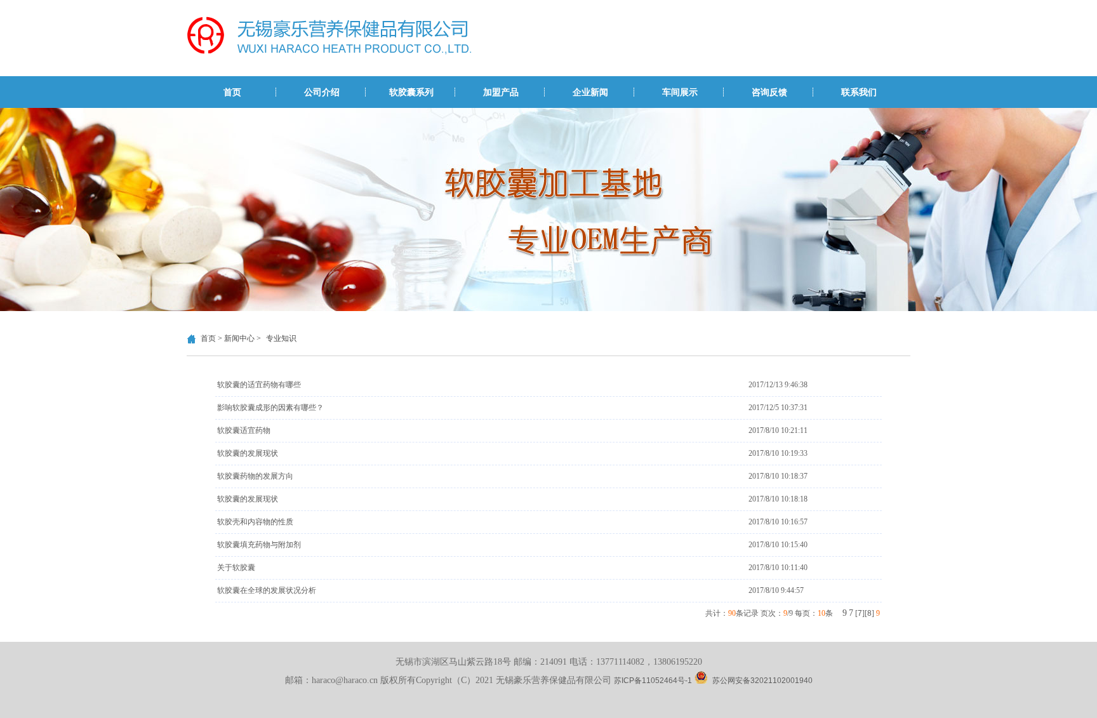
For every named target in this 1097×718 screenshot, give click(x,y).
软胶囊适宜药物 (243, 430)
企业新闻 (590, 92)
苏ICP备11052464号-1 (653, 680)
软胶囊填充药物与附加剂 (259, 544)
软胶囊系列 (411, 92)
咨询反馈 (769, 92)
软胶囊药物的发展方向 (255, 476)
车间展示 (680, 92)
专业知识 (281, 338)
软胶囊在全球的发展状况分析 (266, 590)
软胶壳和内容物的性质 (255, 521)
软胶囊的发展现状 (247, 453)
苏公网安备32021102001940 (762, 680)
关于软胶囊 (236, 567)
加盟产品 (501, 92)
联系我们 (859, 92)
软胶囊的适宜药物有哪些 (259, 384)
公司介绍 (322, 92)
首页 (232, 92)
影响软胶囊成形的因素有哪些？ (270, 407)
